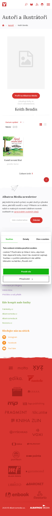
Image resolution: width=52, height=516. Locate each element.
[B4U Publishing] (33, 403)
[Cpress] (33, 391)
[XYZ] (38, 368)
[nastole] (35, 378)
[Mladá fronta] (14, 471)
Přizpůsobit (24, 279)
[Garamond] (34, 471)
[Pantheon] (16, 455)
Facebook (12, 342)
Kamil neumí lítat (13, 160)
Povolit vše (26, 271)
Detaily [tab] (26, 239)
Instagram (12, 337)
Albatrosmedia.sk (9, 318)
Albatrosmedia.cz (9, 313)
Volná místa (7, 290)
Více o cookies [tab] (42, 239)
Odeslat (36, 220)
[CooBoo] (10, 368)
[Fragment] (16, 412)
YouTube (12, 348)
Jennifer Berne (13, 164)
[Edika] (16, 378)
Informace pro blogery (12, 285)
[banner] (4, 4)
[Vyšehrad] (18, 432)
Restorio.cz (7, 323)
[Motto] (22, 368)
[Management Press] (12, 403)
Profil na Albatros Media (26, 95)
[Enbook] (17, 495)
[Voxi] (37, 432)
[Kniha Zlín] (26, 420)
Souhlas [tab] (9, 239)
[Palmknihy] (33, 444)
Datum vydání (12, 122)
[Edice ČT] (16, 444)
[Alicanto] (39, 412)
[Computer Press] (17, 391)
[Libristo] (15, 484)
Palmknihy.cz (7, 309)
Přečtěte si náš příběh (11, 294)
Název (8, 127)
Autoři (11, 25)
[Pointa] (34, 455)
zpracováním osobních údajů (26, 211)
